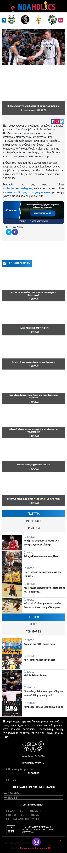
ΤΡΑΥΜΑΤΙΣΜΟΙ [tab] (33, 528)
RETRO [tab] (33, 624)
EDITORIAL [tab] (34, 617)
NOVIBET (13, 797)
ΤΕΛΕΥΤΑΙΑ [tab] (33, 513)
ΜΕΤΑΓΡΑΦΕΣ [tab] (33, 521)
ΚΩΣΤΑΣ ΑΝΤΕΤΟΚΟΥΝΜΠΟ (24, 819)
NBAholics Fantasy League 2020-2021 (43, 706)
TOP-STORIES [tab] (33, 631)
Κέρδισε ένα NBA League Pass (39, 644)
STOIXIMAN (15, 793)
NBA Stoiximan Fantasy (36, 675)
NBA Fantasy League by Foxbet (39, 659)
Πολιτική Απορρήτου (20, 769)
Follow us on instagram (33, 848)
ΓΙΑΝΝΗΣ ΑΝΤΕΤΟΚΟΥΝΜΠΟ (25, 811)
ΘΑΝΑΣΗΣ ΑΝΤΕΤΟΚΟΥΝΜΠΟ (25, 815)
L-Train (12, 780)
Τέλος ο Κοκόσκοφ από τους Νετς (41, 556)
